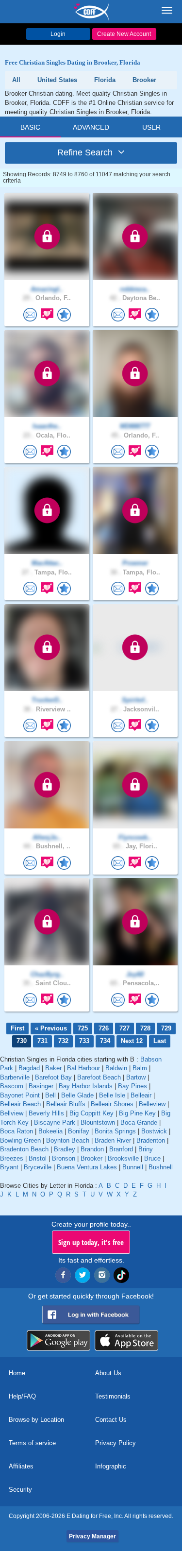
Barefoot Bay (53, 1077)
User (151, 127)
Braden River (113, 1140)
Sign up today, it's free (91, 1242)
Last (159, 1041)
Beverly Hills (46, 1113)
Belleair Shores (112, 1104)
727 (124, 1028)
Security (20, 1489)
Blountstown (98, 1122)
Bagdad (29, 1068)
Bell (50, 1095)
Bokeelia (50, 1131)
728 (145, 1028)
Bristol (38, 1158)
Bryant (9, 1167)
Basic (30, 127)
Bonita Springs (115, 1131)
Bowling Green (20, 1140)
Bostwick (154, 1131)
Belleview (152, 1104)
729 (166, 1028)
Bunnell (132, 1167)
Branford (121, 1149)
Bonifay (78, 1131)
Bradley (64, 1149)
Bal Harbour (83, 1068)
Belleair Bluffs (65, 1104)
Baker (53, 1068)
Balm (139, 1068)
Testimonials (113, 1396)
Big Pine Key (137, 1113)
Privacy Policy (115, 1443)
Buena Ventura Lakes (87, 1167)
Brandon (92, 1149)
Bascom (11, 1086)
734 (105, 1041)
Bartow (136, 1077)
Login (58, 34)
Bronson (63, 1158)
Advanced (91, 127)
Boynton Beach (67, 1140)
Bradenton (150, 1140)
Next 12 (132, 1041)
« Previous (51, 1028)
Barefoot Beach (99, 1077)
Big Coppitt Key (91, 1113)
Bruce (152, 1158)
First (17, 1028)
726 (104, 1028)
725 (83, 1028)
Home (17, 1373)
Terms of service (32, 1443)
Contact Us (111, 1419)
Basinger (41, 1086)
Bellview (11, 1113)
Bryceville (37, 1167)
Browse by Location (36, 1419)
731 (42, 1041)
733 (84, 1041)
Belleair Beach (20, 1104)
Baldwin (116, 1068)
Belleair (141, 1095)
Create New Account (124, 34)
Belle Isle (112, 1095)
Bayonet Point (20, 1095)
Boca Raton (16, 1131)
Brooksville (123, 1158)
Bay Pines (132, 1086)
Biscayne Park (54, 1122)
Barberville (15, 1077)
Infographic (110, 1466)
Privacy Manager (92, 1536)
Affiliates (21, 1466)
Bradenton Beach (24, 1149)
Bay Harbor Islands (86, 1086)
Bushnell (161, 1167)
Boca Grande (138, 1122)
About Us (108, 1373)
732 (63, 1041)
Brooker (91, 1158)
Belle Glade (77, 1095)
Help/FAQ (22, 1396)
